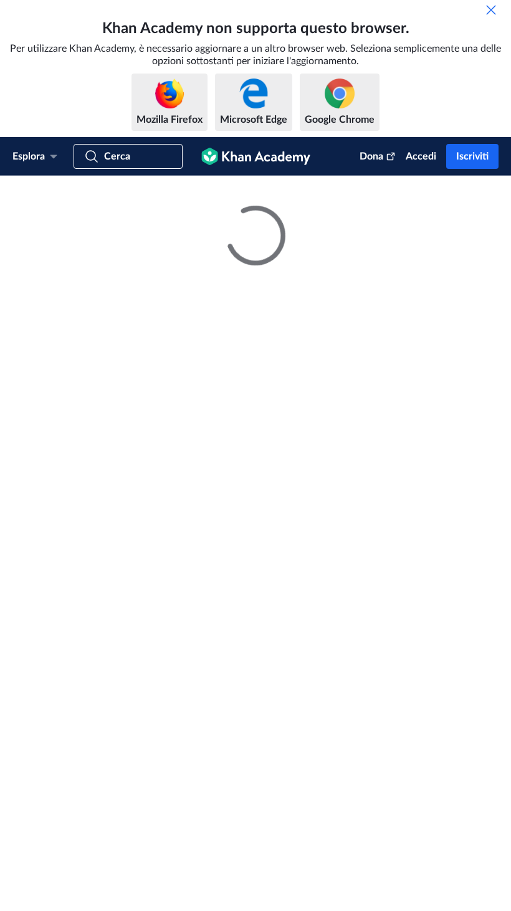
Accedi (421, 156)
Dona (371, 156)
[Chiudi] (491, 10)
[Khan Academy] (255, 156)
